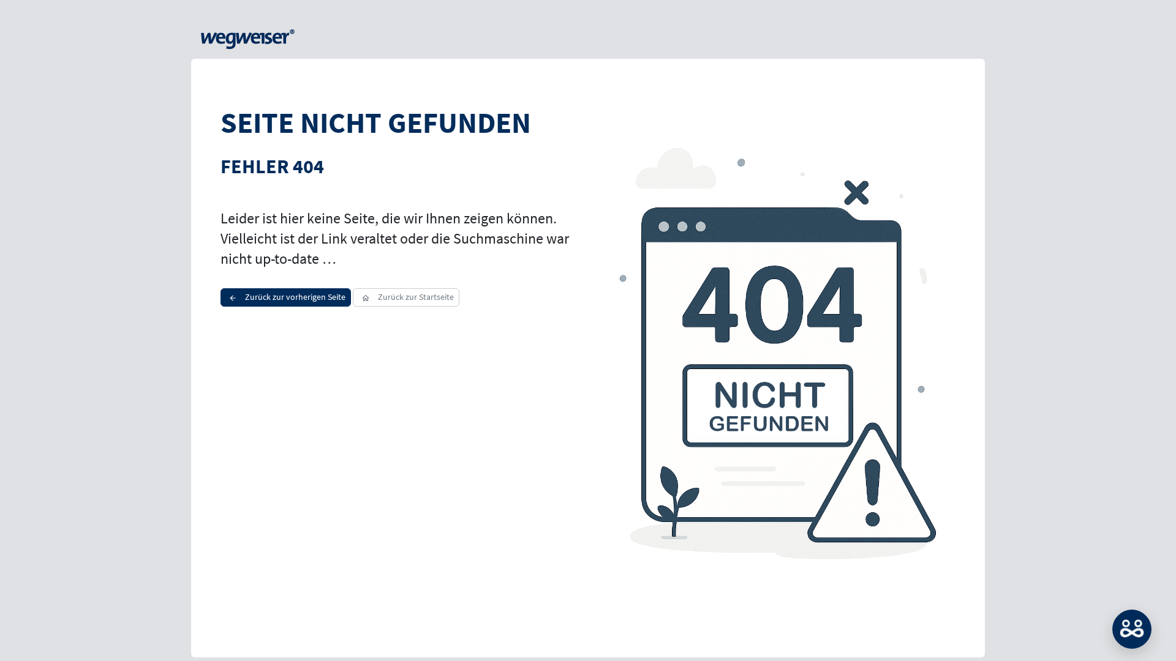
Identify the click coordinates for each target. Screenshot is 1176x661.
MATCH (1132, 629)
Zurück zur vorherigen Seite (294, 296)
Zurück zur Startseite (415, 296)
